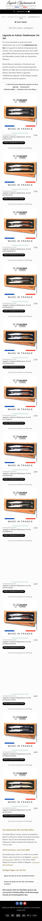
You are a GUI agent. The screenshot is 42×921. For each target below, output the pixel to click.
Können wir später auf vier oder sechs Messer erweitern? (19, 883)
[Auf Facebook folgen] (17, 903)
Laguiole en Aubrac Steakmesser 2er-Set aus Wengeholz (17, 306)
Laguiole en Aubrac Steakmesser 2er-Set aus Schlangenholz (17, 250)
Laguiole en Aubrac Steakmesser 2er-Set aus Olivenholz (17, 194)
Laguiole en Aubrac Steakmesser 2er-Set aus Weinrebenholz (17, 643)
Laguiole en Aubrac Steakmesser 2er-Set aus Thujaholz (17, 418)
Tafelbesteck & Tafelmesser (16, 17)
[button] (14, 11)
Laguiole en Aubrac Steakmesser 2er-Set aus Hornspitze (17, 587)
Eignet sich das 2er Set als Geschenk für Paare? (19, 876)
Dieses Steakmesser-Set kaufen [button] (14, 142)
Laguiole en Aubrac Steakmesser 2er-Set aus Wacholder (17, 474)
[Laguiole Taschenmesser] (21, 4)
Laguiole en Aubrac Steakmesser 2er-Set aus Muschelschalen (17, 755)
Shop (3, 17)
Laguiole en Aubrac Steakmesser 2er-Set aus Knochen (17, 811)
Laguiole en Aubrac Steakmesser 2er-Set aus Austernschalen (17, 699)
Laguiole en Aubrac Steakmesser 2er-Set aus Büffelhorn (17, 530)
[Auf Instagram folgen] (21, 903)
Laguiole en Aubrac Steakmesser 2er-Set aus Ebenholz (17, 138)
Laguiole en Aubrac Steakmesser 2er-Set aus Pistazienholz (17, 362)
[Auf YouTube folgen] (24, 903)
